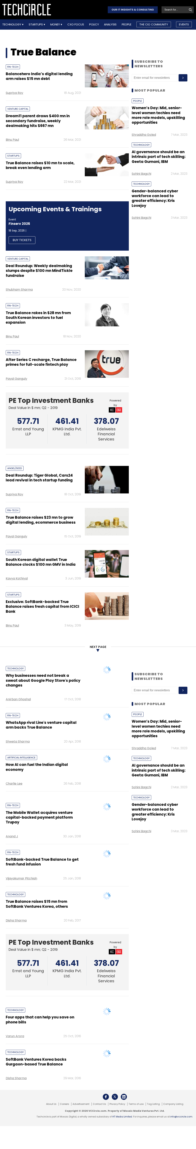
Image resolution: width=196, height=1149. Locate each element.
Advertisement (81, 1104)
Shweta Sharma (18, 741)
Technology (12, 24)
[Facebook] (106, 1097)
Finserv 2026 (19, 223)
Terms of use (136, 1104)
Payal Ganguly (16, 378)
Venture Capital (17, 109)
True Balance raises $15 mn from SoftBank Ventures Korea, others (37, 904)
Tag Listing (153, 1104)
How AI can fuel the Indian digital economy (37, 767)
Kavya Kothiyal (17, 578)
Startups (36, 24)
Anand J (12, 836)
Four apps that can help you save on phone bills (40, 1020)
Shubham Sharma (19, 289)
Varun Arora (15, 1036)
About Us (51, 1104)
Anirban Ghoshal (18, 699)
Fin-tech (12, 67)
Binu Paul (12, 139)
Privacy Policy (117, 1104)
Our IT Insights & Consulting (133, 9)
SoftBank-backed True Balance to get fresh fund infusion (42, 862)
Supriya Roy (14, 93)
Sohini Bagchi (141, 173)
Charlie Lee (14, 783)
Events (184, 24)
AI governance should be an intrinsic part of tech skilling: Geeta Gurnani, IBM (158, 156)
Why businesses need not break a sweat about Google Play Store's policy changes (43, 680)
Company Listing (173, 1104)
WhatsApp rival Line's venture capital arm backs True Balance (41, 725)
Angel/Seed (14, 468)
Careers (64, 1104)
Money (55, 24)
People (126, 24)
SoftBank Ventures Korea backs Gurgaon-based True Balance (36, 1062)
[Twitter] (115, 1097)
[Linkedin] (124, 1097)
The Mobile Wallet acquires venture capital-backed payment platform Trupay (39, 817)
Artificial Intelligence (21, 757)
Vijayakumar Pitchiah (21, 878)
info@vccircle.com (181, 1116)
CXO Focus (75, 24)
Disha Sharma (16, 920)
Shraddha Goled (144, 134)
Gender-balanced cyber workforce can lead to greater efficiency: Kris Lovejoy (155, 198)
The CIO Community (153, 24)
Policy (94, 24)
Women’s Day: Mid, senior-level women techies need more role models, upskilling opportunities (158, 115)
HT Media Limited (122, 1116)
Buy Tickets (22, 240)
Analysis (110, 24)
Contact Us (99, 1104)
